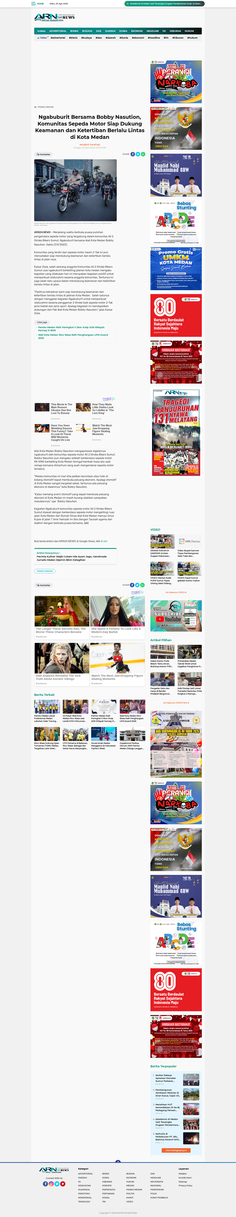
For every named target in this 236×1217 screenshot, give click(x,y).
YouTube (65, 1187)
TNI (104, 1201)
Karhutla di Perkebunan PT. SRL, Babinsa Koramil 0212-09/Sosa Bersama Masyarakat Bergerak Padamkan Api (168, 1136)
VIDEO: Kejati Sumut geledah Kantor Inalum (189, 579)
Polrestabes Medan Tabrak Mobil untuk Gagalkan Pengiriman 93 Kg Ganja (189, 664)
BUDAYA (87, 31)
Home (40, 3)
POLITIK (130, 1193)
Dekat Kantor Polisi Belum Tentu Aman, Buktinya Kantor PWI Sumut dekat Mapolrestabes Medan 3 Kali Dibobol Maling (161, 664)
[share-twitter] (138, 154)
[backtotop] (118, 1163)
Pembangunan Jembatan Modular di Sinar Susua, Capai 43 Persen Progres (167, 1093)
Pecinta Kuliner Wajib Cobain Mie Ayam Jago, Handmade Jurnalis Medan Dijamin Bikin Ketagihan (72, 558)
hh (164, 31)
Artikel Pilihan (160, 640)
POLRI (153, 1193)
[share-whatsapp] (143, 154)
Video (43, 37)
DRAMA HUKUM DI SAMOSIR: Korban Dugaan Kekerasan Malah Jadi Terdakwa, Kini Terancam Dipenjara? (160, 553)
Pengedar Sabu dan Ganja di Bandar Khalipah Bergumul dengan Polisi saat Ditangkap (160, 691)
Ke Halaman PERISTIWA (175, 703)
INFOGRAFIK (156, 1182)
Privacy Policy (185, 1185)
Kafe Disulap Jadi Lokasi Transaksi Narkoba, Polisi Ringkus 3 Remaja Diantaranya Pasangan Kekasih (190, 691)
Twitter (58, 1187)
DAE (98, 31)
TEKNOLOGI (84, 1201)
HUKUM (189, 31)
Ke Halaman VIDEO (175, 592)
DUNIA (123, 31)
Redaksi (182, 1173)
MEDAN (130, 1185)
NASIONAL (155, 1185)
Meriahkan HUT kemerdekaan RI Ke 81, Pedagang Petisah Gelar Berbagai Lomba (168, 1107)
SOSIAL (106, 1197)
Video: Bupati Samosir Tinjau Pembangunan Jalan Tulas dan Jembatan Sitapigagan (188, 553)
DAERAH (110, 31)
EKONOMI (137, 31)
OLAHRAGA (84, 1189)
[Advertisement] (122, 15)
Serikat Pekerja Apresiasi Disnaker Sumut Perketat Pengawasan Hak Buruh (166, 1078)
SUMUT (129, 1197)
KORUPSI (107, 1185)
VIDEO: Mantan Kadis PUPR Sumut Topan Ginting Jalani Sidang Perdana (160, 581)
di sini (104, 541)
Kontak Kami (185, 1177)
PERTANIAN (108, 1193)
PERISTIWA (84, 1193)
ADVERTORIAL (57, 31)
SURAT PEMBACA (159, 1197)
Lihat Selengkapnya (175, 1150)
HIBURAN (175, 31)
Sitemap (183, 1182)
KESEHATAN (84, 1185)
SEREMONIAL (85, 1197)
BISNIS (74, 31)
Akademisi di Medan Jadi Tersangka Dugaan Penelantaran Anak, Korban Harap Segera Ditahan (167, 1122)
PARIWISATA (108, 1189)
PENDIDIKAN (157, 1189)
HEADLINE (153, 31)
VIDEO (155, 529)
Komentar (45, 154)
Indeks (41, 31)
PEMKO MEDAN (45, 571)
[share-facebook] (133, 154)
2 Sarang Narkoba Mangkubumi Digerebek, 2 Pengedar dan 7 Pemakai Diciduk (166, 3)
